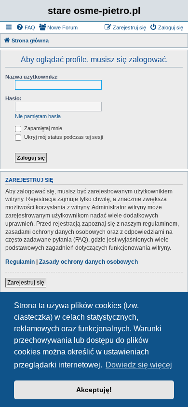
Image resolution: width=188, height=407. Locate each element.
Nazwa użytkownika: (31, 77)
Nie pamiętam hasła (38, 116)
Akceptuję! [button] (94, 389)
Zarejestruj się (25, 282)
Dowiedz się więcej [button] (139, 365)
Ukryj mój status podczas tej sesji (63, 137)
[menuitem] (25, 27)
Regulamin (20, 261)
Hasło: (13, 98)
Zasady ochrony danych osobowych (88, 261)
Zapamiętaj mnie (42, 128)
